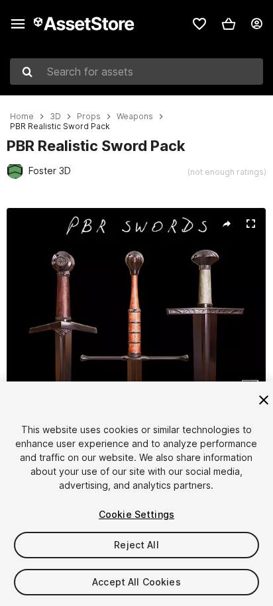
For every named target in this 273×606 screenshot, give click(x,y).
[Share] (227, 224)
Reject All (136, 544)
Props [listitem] (89, 116)
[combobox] (136, 71)
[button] (229, 24)
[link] (199, 24)
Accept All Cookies (136, 581)
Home (22, 116)
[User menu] (256, 23)
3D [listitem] (55, 116)
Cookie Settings (136, 514)
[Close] (264, 400)
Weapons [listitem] (135, 116)
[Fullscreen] (250, 224)
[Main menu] (18, 24)
